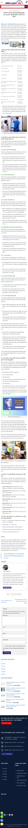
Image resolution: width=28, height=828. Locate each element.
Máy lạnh (3, 663)
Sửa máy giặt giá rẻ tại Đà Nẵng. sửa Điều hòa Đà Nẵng (21, 601)
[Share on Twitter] (13, 594)
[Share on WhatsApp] (8, 594)
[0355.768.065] (1, 816)
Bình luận (5, 615)
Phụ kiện (3, 674)
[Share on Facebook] (10, 594)
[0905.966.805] (1, 813)
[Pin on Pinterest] (18, 594)
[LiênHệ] (1, 824)
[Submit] (26, 6)
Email (4, 633)
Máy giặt (3, 669)
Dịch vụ (11, 10)
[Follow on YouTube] (12, 815)
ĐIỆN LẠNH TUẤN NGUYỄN (8, 24)
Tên (4, 627)
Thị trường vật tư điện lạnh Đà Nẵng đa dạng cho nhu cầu (14, 556)
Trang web (5, 639)
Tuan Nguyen (6, 571)
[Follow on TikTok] (7, 815)
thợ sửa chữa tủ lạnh (20, 351)
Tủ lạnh (3, 666)
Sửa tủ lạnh (16, 10)
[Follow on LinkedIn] (9, 815)
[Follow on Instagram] (5, 815)
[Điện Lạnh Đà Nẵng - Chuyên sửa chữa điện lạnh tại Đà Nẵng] (14, 2)
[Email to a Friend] (15, 594)
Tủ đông (3, 671)
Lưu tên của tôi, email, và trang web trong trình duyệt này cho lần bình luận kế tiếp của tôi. (14, 648)
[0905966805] (1, 820)
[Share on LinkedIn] (20, 594)
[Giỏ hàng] (26, 2)
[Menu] (2, 2)
